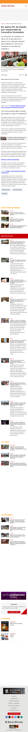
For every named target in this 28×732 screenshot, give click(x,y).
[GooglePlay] (21, 717)
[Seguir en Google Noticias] (26, 75)
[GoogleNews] (15, 717)
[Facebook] (6, 717)
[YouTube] (12, 717)
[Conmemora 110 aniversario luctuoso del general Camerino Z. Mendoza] (5, 212)
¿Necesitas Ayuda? (14, 713)
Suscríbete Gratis (14, 612)
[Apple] (18, 717)
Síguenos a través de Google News (10, 159)
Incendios (4, 193)
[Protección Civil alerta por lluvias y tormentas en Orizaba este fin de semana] (5, 267)
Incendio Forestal (17, 189)
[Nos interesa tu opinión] (14, 691)
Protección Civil (6, 189)
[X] (9, 717)
